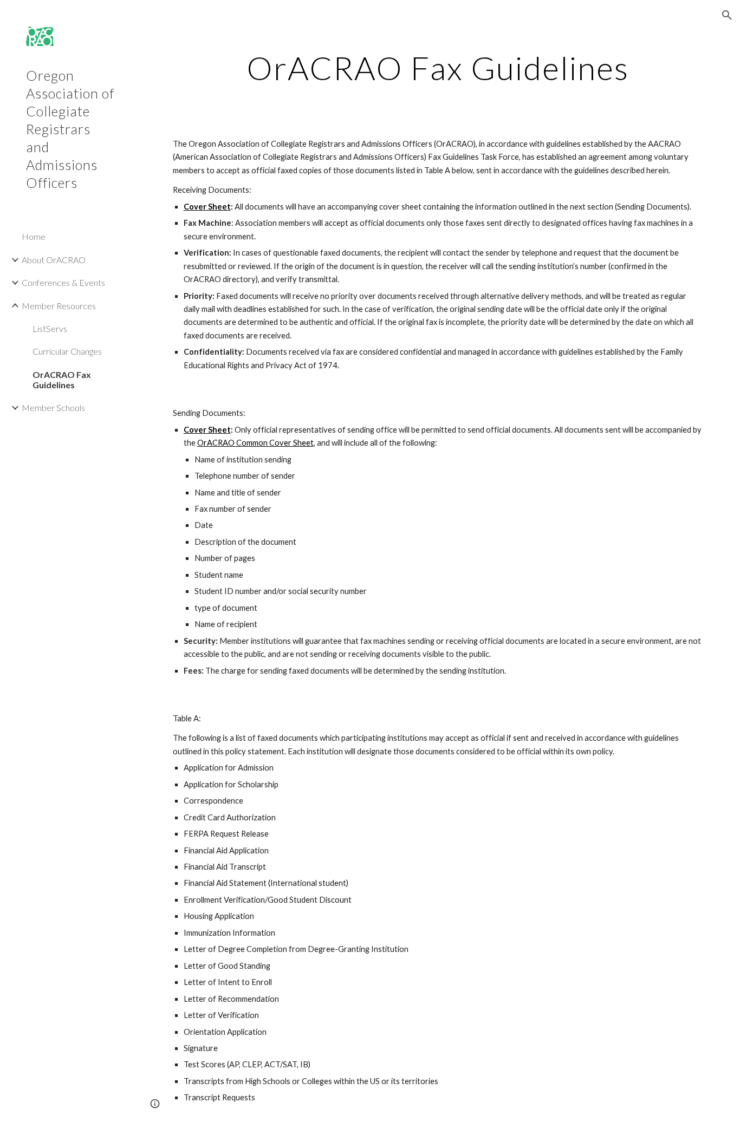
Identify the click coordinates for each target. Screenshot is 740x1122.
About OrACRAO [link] (54, 260)
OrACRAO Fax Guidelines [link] (62, 379)
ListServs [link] (50, 328)
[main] (437, 67)
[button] (727, 15)
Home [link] (34, 236)
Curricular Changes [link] (67, 351)
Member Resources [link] (59, 306)
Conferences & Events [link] (63, 282)
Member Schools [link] (53, 407)
